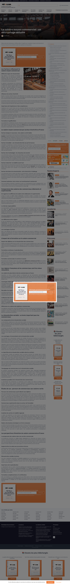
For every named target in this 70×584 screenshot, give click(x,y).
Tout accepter (50, 582)
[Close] (55, 284)
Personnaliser (58, 582)
